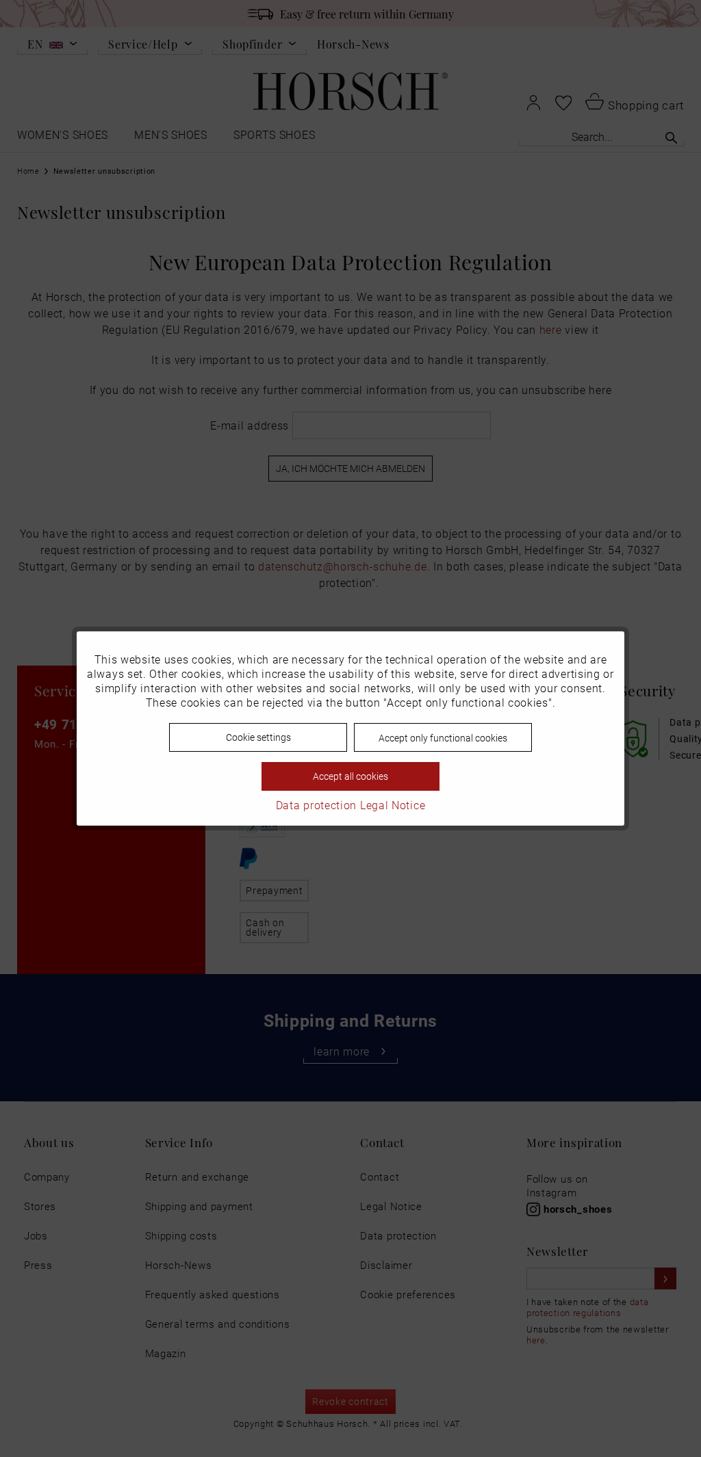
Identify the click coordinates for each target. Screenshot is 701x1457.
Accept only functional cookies (443, 737)
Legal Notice (392, 805)
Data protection (316, 805)
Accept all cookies (350, 776)
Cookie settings (258, 737)
